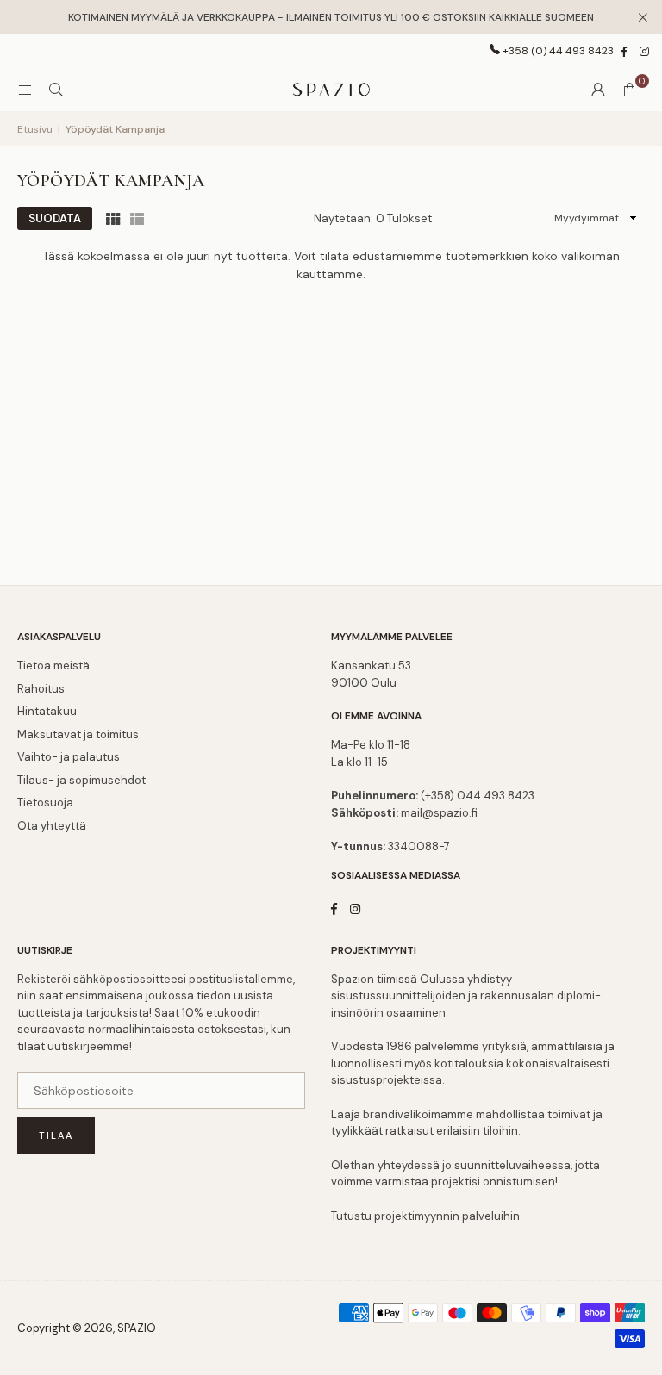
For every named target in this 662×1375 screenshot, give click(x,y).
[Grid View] (113, 218)
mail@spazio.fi (439, 813)
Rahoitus (41, 688)
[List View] (137, 218)
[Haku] (56, 89)
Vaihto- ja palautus (68, 757)
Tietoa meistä (53, 665)
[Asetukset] (598, 89)
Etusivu (35, 129)
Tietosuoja (45, 802)
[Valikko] (25, 89)
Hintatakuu (47, 711)
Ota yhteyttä (51, 825)
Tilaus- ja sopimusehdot (81, 780)
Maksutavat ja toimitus (78, 734)
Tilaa (56, 1135)
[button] (629, 89)
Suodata (54, 218)
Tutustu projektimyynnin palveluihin (425, 1216)
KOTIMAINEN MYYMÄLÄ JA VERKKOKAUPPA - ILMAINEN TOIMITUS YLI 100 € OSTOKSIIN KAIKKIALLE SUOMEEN (331, 17)
